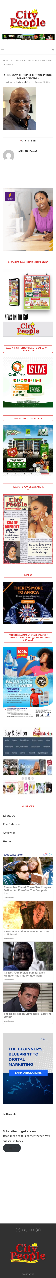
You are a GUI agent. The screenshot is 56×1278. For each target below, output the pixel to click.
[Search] (53, 50)
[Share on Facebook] (25, 141)
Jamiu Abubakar (23, 82)
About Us (9, 815)
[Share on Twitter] (28, 141)
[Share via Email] (34, 141)
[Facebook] (18, 1230)
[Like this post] (22, 141)
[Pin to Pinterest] (31, 141)
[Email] (38, 1230)
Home (5, 61)
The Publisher (12, 824)
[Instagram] (31, 1230)
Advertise (9, 832)
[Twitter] (24, 1230)
